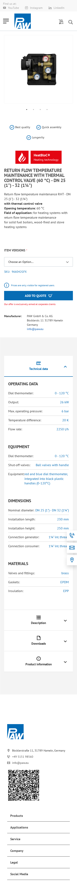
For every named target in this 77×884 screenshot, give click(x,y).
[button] (27, 110)
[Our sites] (72, 560)
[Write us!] (72, 548)
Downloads (38, 643)
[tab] (38, 366)
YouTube (13, 8)
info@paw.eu (35, 329)
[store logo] (22, 21)
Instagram (36, 8)
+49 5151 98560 (22, 757)
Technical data (38, 369)
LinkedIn (59, 8)
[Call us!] (72, 535)
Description (38, 623)
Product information (38, 664)
